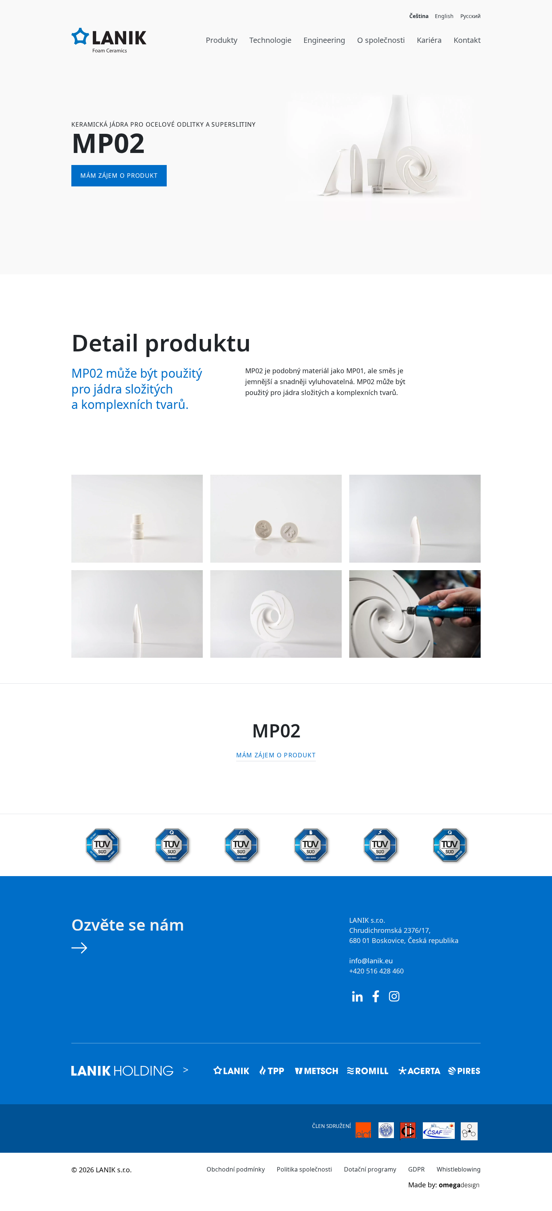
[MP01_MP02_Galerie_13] (276, 519)
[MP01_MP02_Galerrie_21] (415, 614)
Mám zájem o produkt (119, 175)
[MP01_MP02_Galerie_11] (137, 519)
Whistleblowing (459, 1169)
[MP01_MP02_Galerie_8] (415, 519)
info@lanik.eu (371, 960)
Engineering (324, 40)
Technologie (270, 40)
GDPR (416, 1169)
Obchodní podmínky (236, 1169)
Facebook (376, 996)
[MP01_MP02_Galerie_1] (137, 614)
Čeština (418, 16)
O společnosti (381, 40)
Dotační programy (370, 1169)
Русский (470, 16)
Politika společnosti (304, 1169)
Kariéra (429, 40)
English (444, 16)
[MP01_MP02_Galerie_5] (276, 614)
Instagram (394, 996)
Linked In (357, 996)
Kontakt (467, 40)
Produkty (221, 40)
